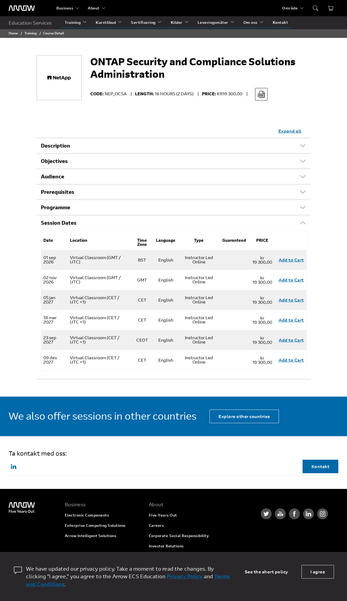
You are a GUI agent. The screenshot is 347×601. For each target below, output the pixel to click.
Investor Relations (166, 545)
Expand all (289, 131)
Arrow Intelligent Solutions (91, 535)
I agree (317, 571)
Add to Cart (291, 260)
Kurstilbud (106, 22)
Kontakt (280, 22)
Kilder (176, 22)
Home (13, 33)
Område (290, 8)
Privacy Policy (185, 576)
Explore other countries (244, 416)
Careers (156, 525)
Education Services (30, 22)
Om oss (250, 22)
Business (64, 8)
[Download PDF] (261, 94)
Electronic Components (87, 515)
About (93, 8)
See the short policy (266, 571)
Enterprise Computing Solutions (95, 525)
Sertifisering (143, 22)
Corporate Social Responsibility (179, 535)
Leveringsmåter (213, 22)
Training (73, 22)
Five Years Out (163, 515)
